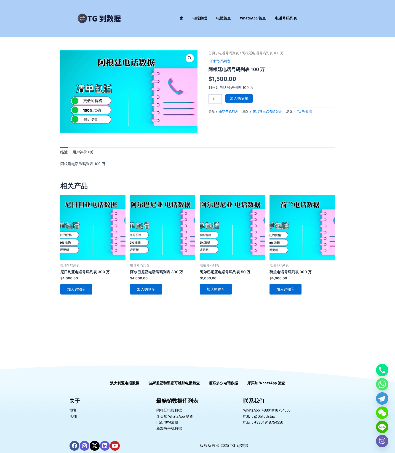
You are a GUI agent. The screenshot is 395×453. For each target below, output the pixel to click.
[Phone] (382, 370)
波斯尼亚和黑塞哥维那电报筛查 (174, 383)
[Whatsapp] (382, 384)
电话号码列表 (286, 18)
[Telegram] (382, 398)
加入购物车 (239, 98)
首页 (211, 53)
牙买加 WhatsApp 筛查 (266, 383)
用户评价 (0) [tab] (83, 152)
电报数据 (199, 18)
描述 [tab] (64, 152)
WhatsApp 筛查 (253, 18)
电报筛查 (223, 18)
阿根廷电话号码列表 (267, 112)
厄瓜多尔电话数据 (223, 383)
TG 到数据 (304, 112)
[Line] (382, 427)
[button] (190, 58)
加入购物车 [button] (76, 289)
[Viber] (382, 441)
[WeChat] (382, 413)
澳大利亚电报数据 (124, 383)
